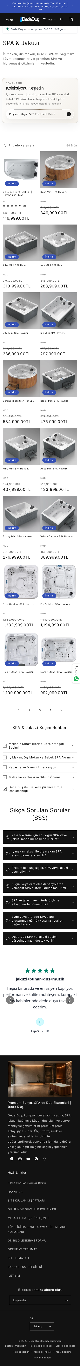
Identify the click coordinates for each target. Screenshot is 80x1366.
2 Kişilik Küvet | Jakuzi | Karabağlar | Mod (17, 194)
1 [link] (19, 710)
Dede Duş (34, 1341)
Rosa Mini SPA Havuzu (54, 192)
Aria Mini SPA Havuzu (53, 265)
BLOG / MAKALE (19, 1258)
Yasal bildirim (63, 1351)
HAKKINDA (15, 1191)
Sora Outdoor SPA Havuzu (18, 604)
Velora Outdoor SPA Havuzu (57, 536)
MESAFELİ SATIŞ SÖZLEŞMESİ (29, 1218)
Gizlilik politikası (65, 1345)
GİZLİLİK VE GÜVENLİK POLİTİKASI (32, 1209)
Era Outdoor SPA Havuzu (55, 604)
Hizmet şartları (21, 1351)
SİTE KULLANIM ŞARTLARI (26, 1200)
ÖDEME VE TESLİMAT (22, 1249)
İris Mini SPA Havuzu (52, 333)
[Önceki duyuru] (7, 6)
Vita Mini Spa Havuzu (16, 333)
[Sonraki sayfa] (61, 710)
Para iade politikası (41, 1345)
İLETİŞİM (14, 1275)
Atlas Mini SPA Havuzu (54, 468)
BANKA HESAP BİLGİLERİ (25, 1266)
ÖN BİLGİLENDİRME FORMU (27, 1240)
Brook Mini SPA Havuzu (54, 400)
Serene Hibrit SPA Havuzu (18, 400)
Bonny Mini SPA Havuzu (17, 536)
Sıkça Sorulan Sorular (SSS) (27, 1183)
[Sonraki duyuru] (73, 6)
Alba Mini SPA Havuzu (16, 265)
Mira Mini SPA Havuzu (16, 468)
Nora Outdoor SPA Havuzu (56, 671)
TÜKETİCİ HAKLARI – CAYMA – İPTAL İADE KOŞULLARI (37, 1229)
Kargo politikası (43, 1351)
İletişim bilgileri (42, 1357)
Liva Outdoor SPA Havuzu (18, 671)
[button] (7, 19)
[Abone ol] (66, 1300)
